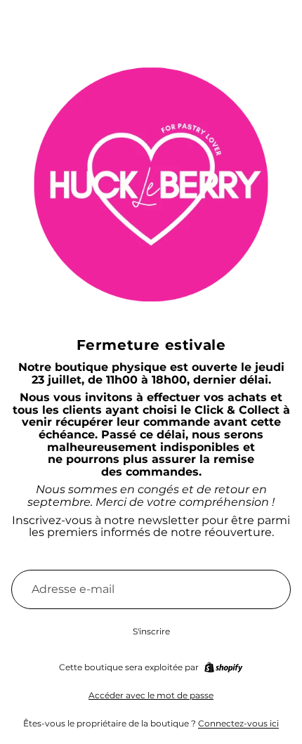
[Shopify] (223, 667)
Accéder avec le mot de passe (151, 695)
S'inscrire (151, 631)
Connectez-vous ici (238, 723)
